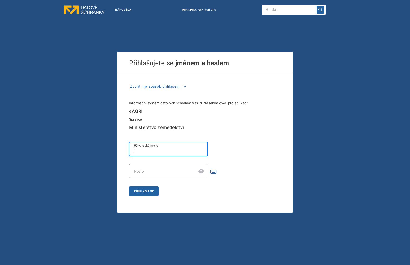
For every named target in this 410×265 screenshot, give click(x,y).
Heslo (139, 171)
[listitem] (159, 86)
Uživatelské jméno (146, 145)
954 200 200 (207, 10)
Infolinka (189, 10)
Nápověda (123, 9)
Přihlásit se (144, 191)
